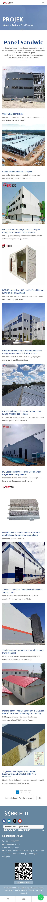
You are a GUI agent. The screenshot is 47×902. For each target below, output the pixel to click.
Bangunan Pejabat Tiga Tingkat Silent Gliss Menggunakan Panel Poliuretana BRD (22, 352)
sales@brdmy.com (12, 844)
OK (40, 798)
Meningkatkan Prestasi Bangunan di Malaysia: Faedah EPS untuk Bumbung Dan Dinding (23, 712)
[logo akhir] (16, 813)
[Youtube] (20, 821)
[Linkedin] (9, 821)
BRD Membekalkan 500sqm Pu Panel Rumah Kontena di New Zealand (23, 291)
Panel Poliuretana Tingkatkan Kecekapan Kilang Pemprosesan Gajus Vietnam (21, 230)
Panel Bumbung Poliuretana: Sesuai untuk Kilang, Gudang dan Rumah (21, 412)
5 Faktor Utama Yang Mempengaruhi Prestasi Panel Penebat (23, 651)
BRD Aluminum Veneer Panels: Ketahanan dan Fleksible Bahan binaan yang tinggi (21, 533)
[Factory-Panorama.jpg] (23, 873)
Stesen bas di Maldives (12, 114)
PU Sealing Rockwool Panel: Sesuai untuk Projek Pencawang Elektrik (21, 473)
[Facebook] (4, 821)
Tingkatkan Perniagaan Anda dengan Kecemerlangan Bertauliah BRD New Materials (19, 774)
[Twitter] (14, 821)
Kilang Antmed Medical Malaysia (17, 172)
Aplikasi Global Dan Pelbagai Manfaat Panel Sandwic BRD (22, 591)
